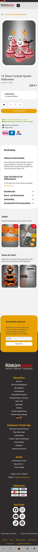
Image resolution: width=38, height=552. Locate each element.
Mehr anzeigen (9, 186)
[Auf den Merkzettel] (4, 105)
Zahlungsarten (19, 391)
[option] (19, 42)
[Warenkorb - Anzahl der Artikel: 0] (34, 549)
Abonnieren (19, 344)
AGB (11, 540)
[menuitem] (2, 1)
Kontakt (4, 540)
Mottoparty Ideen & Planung (19, 429)
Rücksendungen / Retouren (19, 398)
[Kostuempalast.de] (8, 5)
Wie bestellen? (19, 388)
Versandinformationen (19, 395)
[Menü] (3, 549)
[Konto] (27, 549)
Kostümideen (19, 435)
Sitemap (19, 408)
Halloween (19, 445)
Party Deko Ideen (19, 432)
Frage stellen (8, 127)
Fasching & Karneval (19, 449)
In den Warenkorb (19, 111)
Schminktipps (19, 442)
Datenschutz (32, 540)
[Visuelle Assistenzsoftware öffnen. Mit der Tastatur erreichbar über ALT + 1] (17, 5)
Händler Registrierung (19, 411)
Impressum (10, 543)
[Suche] (10, 549)
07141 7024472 (22, 474)
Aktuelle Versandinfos (11, 125)
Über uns (19, 381)
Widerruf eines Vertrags (19, 414)
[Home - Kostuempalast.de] (19, 366)
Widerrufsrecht (20, 540)
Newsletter (19, 404)
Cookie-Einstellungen (24, 543)
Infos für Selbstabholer (19, 385)
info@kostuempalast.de (21, 477)
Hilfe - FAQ (19, 401)
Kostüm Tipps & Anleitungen (19, 439)
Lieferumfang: (9, 94)
